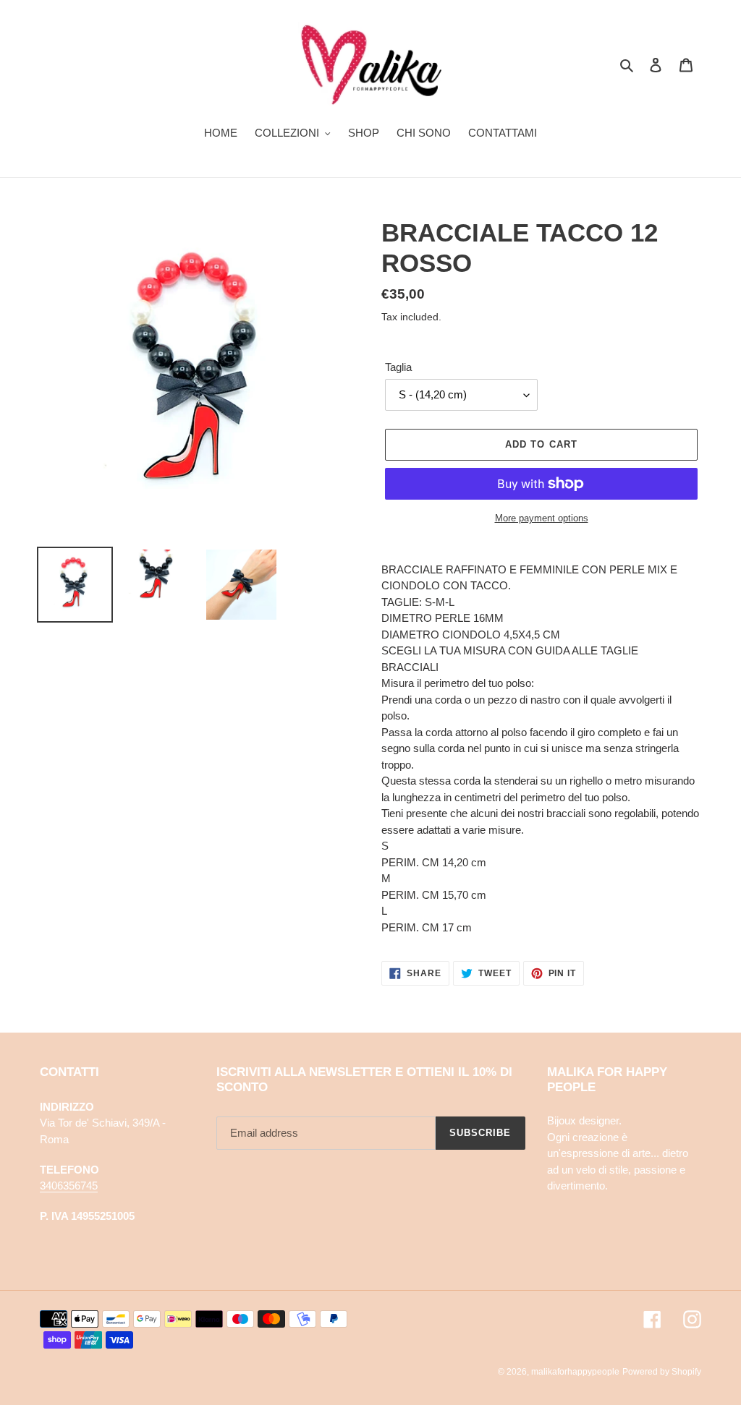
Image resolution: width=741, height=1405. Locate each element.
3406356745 (69, 1185)
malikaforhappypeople (575, 1372)
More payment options (541, 518)
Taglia (398, 367)
